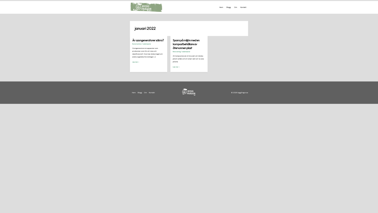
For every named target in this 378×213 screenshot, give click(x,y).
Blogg (228, 7)
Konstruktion (137, 44)
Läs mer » (135, 62)
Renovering (177, 52)
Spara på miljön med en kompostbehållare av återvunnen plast (186, 44)
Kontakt (243, 7)
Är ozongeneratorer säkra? (148, 40)
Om (235, 7)
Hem (221, 7)
